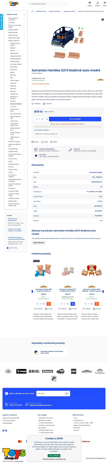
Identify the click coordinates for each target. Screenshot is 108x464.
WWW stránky (90, 458)
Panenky (11, 167)
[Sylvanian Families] (100, 80)
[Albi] (8, 371)
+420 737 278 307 (16, 405)
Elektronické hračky (14, 38)
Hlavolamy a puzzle (14, 141)
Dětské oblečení (13, 30)
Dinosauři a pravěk (15, 56)
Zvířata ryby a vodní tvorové (14, 124)
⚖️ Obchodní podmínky (46, 423)
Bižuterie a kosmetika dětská (15, 26)
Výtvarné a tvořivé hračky (14, 194)
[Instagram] (6, 430)
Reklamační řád (78, 420)
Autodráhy (12, 22)
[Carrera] (47, 371)
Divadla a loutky (14, 61)
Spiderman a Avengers (14, 97)
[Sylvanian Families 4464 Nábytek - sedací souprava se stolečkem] (91, 270)
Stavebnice (12, 188)
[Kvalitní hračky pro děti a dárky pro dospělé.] (32, 11)
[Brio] (34, 371)
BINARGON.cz (101, 458)
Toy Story (13, 106)
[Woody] (54, 378)
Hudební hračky (13, 151)
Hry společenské (13, 149)
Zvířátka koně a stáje (14, 138)
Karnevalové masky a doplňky (15, 155)
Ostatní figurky (14, 80)
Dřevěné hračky (13, 35)
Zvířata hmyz (14, 121)
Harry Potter (13, 67)
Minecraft (13, 75)
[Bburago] (21, 371)
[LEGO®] (73, 371)
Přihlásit (66, 393)
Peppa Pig (13, 86)
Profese (11, 172)
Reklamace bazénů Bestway (82, 425)
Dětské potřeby (13, 32)
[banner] (13, 4)
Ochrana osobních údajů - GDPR (83, 423)
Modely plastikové (14, 164)
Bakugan (12, 48)
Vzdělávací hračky (14, 198)
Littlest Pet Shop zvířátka (15, 44)
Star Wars (13, 101)
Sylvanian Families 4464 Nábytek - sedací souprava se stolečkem (91, 290)
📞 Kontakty (42, 428)
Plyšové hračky (13, 169)
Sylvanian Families (69, 11)
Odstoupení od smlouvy (46, 418)
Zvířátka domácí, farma (15, 133)
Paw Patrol (13, 83)
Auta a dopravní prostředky (13, 19)
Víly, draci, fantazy (15, 114)
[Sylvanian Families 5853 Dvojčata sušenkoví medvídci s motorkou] (43, 270)
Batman (12, 50)
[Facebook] (3, 430)
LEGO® (10, 161)
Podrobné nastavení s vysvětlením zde (54, 459)
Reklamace (77, 428)
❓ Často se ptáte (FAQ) (46, 433)
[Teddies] (99, 371)
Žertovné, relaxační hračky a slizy (14, 204)
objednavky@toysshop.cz (40, 405)
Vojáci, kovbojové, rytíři (15, 117)
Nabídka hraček (41, 11)
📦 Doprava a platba (45, 420)
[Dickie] (60, 371)
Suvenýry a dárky (14, 191)
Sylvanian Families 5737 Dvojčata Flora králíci (67, 290)
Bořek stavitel (14, 53)
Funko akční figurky (16, 64)
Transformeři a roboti (14, 110)
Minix (11, 78)
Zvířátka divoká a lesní (15, 129)
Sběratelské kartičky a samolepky (15, 180)
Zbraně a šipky (13, 201)
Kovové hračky (13, 159)
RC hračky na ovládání (12, 176)
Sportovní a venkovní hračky (15, 185)
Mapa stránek (19, 461)
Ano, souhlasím (54, 455)
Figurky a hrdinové (54, 11)
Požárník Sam (14, 94)
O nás (75, 418)
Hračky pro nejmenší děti (15, 145)
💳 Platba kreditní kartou (46, 430)
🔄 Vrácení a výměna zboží (47, 425)
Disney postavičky (15, 59)
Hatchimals (13, 69)
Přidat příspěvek (38, 242)
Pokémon (13, 91)
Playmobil (13, 88)
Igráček (12, 72)
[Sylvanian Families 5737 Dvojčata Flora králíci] (67, 270)
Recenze (76, 430)
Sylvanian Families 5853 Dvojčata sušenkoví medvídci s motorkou (43, 290)
